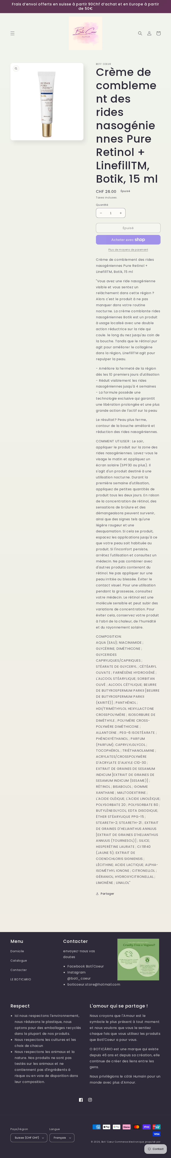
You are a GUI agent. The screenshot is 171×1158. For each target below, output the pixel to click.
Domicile (17, 951)
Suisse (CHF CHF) (27, 1138)
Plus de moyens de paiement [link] (128, 249)
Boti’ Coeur (108, 1141)
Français (60, 1138)
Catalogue (18, 961)
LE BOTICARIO (20, 979)
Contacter (18, 970)
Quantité (102, 205)
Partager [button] (107, 894)
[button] (12, 33)
